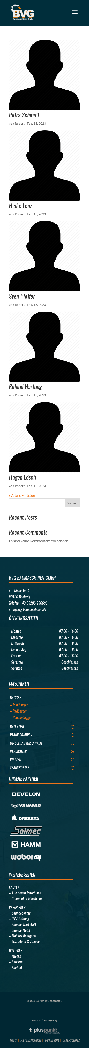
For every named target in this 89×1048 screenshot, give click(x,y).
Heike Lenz (20, 206)
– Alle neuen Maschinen (25, 893)
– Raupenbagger (21, 717)
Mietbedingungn (30, 1040)
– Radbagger (18, 711)
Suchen (72, 503)
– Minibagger (19, 705)
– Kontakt (15, 967)
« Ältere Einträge (22, 495)
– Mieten (15, 956)
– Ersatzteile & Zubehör (25, 941)
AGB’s (13, 1040)
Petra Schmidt (24, 115)
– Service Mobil (19, 930)
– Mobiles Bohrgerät (22, 936)
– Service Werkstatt (22, 924)
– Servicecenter (19, 913)
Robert (20, 123)
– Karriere (16, 962)
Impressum (51, 1040)
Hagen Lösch (22, 477)
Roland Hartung (25, 387)
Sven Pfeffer (22, 296)
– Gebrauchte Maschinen (25, 898)
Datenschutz (71, 1040)
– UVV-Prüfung (19, 919)
